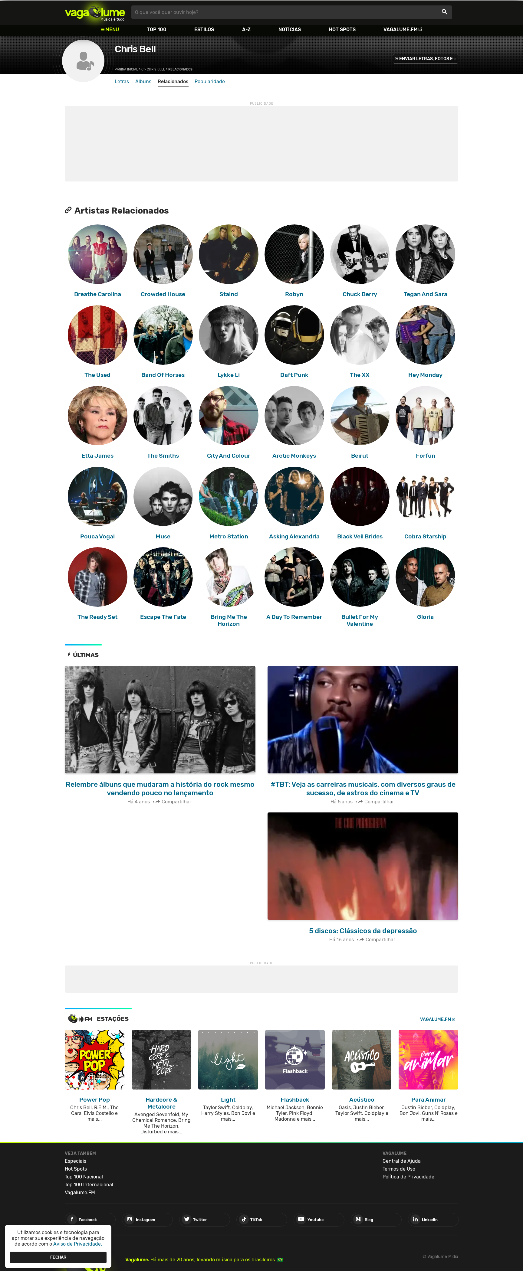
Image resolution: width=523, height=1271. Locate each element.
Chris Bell (135, 49)
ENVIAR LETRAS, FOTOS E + (427, 58)
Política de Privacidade (408, 1177)
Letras (122, 81)
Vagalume (95, 12)
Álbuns (143, 81)
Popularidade (210, 81)
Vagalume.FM (400, 29)
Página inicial (126, 69)
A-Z (246, 29)
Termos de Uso (399, 1169)
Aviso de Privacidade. (77, 1244)
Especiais (75, 1161)
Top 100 (156, 29)
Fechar (58, 1257)
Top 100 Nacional (84, 1177)
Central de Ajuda (402, 1161)
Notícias (289, 29)
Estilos (204, 29)
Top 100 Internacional (89, 1185)
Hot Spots (342, 29)
